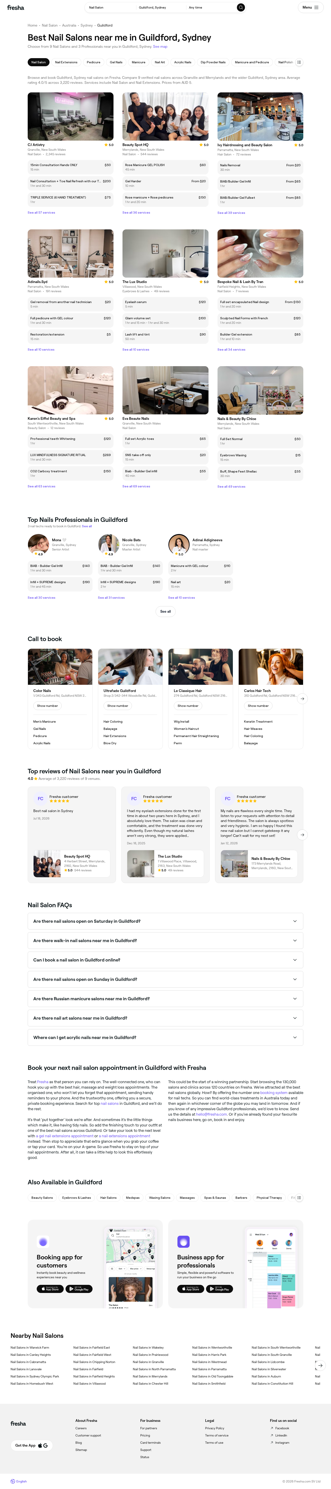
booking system (274, 1093)
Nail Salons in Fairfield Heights (94, 1376)
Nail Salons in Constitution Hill (272, 1383)
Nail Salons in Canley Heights (31, 1355)
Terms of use (214, 1442)
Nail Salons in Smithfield (208, 1383)
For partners (148, 1428)
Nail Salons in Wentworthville (212, 1347)
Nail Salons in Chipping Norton (94, 1362)
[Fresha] (15, 7)
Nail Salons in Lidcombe (268, 1362)
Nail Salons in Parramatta (209, 1369)
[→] (302, 698)
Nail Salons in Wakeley (148, 1347)
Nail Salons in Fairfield (88, 1369)
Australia (69, 25)
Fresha (42, 1082)
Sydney (87, 25)
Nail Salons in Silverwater (269, 1369)
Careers (81, 1428)
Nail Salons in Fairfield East (91, 1347)
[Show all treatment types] (299, 62)
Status (144, 1457)
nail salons (110, 1103)
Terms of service (217, 1435)
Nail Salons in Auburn (266, 1376)
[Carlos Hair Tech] (271, 699)
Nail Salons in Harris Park (209, 1355)
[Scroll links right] (320, 1365)
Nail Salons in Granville (148, 1362)
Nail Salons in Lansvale (26, 1369)
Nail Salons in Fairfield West (92, 1355)
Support (145, 1450)
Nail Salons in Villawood (89, 1383)
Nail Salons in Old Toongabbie (212, 1376)
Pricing (145, 1435)
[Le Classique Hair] (200, 699)
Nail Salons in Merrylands (150, 1376)
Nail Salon (50, 25)
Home (32, 25)
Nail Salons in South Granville (272, 1355)
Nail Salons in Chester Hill (150, 1383)
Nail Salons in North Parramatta (154, 1369)
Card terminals (150, 1442)
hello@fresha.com (211, 1114)
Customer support (88, 1435)
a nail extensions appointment (124, 1136)
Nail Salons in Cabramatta (28, 1362)
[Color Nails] (60, 699)
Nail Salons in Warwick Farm (30, 1347)
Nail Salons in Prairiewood (150, 1355)
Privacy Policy (214, 1428)
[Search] (241, 7)
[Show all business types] (299, 1198)
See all (165, 611)
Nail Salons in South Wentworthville (276, 1347)
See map (160, 46)
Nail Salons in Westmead (209, 1362)
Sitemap (81, 1450)
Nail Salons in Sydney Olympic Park (35, 1376)
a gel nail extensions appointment (64, 1136)
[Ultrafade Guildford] (130, 699)
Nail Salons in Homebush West (32, 1383)
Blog (78, 1442)
